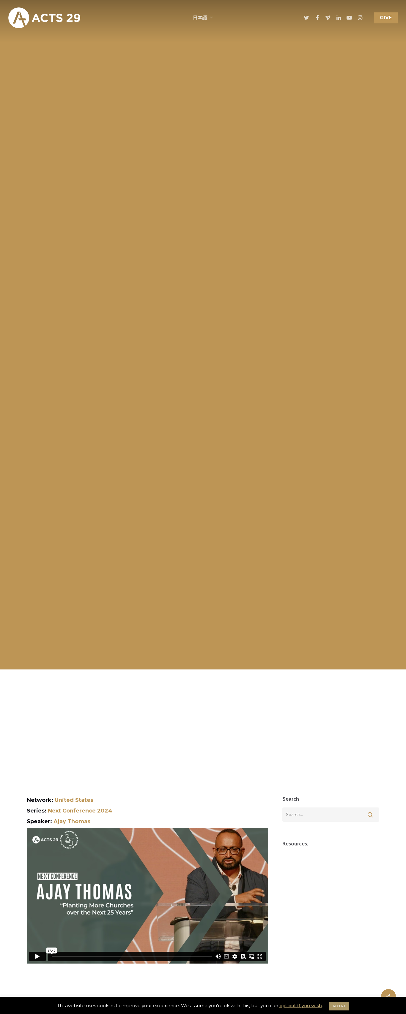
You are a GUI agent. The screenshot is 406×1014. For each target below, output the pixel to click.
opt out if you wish (300, 1005)
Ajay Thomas (71, 821)
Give (386, 17)
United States (74, 800)
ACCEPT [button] (339, 1006)
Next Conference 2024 (80, 810)
